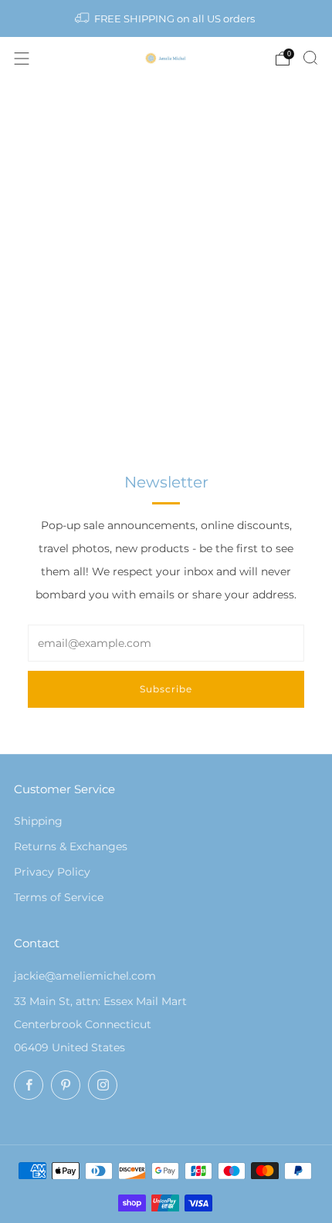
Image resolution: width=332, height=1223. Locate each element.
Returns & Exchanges (70, 846)
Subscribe (166, 689)
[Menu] (21, 58)
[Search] (310, 57)
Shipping (38, 821)
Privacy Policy (52, 872)
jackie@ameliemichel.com (85, 976)
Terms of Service (58, 897)
